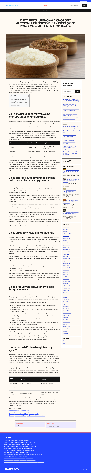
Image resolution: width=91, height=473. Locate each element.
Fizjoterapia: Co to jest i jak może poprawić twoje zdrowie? (70, 118)
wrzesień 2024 (66, 252)
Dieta (44, 10)
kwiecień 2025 (66, 238)
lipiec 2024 (65, 256)
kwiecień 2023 (66, 267)
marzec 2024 (66, 265)
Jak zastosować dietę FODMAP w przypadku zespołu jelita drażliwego (20, 460)
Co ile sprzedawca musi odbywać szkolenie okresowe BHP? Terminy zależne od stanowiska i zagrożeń (71, 100)
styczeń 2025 (66, 242)
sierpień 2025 (66, 236)
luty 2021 (65, 304)
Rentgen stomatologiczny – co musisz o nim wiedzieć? (70, 114)
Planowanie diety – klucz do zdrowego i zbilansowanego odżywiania (71, 181)
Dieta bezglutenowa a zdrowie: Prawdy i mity (21, 410)
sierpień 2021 (66, 290)
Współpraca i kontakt (15, 105)
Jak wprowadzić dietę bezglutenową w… (19, 104)
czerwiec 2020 (66, 322)
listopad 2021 (66, 283)
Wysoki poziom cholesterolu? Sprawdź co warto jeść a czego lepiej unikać (70, 153)
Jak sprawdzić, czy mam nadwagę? (24, 424)
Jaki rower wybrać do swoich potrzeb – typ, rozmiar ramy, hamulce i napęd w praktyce (69, 105)
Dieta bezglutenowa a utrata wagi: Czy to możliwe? (22, 412)
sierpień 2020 (66, 317)
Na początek (84, 469)
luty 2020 (65, 331)
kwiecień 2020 (66, 326)
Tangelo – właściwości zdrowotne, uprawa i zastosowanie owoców (19, 442)
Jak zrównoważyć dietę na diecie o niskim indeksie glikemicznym (70, 202)
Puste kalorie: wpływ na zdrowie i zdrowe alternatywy (16, 440)
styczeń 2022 (66, 279)
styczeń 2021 (66, 306)
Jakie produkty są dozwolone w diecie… (19, 102)
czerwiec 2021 (66, 295)
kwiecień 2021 (66, 299)
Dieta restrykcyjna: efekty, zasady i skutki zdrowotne (16, 452)
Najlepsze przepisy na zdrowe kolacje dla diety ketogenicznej (18, 444)
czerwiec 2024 (66, 258)
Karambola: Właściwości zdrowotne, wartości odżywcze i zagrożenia (20, 446)
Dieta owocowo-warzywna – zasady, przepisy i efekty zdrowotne (69, 136)
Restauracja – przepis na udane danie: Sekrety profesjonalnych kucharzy (58, 425)
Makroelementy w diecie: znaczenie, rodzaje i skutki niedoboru (69, 142)
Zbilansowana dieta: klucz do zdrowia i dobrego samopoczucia (18, 458)
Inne (47, 10)
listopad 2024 (66, 247)
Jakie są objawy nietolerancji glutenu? (19, 101)
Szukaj (84, 5)
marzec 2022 (66, 274)
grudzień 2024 (66, 245)
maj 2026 (65, 231)
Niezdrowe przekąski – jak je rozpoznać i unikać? (15, 456)
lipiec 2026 (65, 229)
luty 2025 (65, 240)
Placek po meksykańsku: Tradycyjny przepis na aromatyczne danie (19, 450)
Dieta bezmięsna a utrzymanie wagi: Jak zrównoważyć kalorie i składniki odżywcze (23, 454)
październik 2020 (67, 313)
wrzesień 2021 (66, 288)
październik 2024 (67, 249)
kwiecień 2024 (66, 263)
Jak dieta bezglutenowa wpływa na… (19, 97)
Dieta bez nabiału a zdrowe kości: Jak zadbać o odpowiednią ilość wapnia (71, 171)
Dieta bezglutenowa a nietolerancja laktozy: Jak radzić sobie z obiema (27, 415)
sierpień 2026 (66, 227)
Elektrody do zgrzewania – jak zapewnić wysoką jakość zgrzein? (70, 213)
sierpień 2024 (66, 254)
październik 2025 (67, 233)
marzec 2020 (66, 329)
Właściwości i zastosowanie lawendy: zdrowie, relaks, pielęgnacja (69, 148)
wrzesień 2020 (66, 315)
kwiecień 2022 (66, 272)
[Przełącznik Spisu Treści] (26, 96)
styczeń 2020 (66, 333)
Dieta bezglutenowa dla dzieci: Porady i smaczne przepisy (24, 414)
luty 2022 (65, 276)
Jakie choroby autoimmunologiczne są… (19, 99)
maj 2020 (65, 324)
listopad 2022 (66, 270)
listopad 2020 (66, 310)
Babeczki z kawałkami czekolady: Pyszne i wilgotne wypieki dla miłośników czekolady (71, 191)
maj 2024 (65, 261)
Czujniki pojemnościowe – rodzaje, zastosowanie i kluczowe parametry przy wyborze (71, 110)
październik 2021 (67, 286)
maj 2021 (65, 297)
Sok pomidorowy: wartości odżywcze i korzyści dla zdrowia (18, 448)
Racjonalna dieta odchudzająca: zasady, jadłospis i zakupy (70, 127)
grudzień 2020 (66, 308)
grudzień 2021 (66, 281)
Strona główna (83, 1)
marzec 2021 (66, 301)
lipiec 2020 (65, 319)
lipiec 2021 (65, 292)
